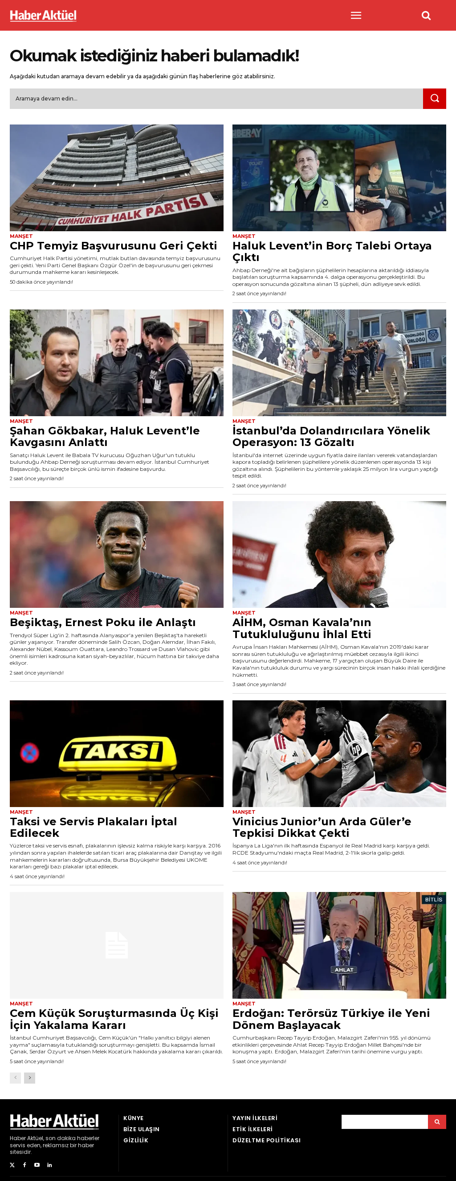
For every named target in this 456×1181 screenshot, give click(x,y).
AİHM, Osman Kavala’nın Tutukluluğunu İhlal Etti (301, 628)
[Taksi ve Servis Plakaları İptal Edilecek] (117, 753)
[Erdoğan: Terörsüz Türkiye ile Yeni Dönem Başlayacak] (339, 945)
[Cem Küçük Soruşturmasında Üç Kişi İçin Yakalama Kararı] (117, 945)
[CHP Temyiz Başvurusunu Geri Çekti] (117, 178)
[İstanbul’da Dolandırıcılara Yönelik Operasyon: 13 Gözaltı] (339, 362)
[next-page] (29, 1078)
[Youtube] (37, 1165)
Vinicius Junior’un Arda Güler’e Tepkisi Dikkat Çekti (321, 827)
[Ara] (434, 98)
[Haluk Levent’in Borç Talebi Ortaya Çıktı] (339, 178)
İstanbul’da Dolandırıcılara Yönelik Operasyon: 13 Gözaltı (331, 436)
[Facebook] (24, 1165)
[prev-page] (15, 1078)
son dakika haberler (72, 1138)
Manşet (21, 236)
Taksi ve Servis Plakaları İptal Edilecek (93, 827)
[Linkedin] (49, 1165)
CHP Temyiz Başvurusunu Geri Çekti (113, 245)
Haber (18, 1138)
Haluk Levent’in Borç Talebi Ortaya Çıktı (332, 251)
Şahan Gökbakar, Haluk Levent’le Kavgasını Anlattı (105, 436)
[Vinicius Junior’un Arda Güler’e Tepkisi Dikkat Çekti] (339, 753)
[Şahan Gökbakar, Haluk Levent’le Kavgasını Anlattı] (117, 362)
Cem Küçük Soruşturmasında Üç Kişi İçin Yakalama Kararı (114, 1019)
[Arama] (437, 1122)
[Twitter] (12, 1165)
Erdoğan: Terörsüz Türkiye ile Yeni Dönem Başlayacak (331, 1019)
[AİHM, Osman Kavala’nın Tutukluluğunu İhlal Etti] (339, 554)
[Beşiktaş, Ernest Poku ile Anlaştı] (117, 554)
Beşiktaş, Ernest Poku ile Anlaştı (103, 622)
